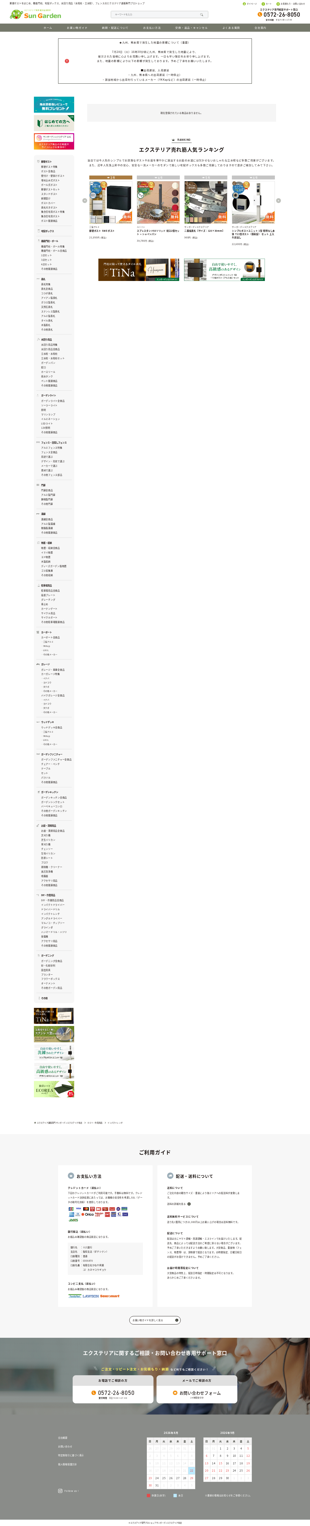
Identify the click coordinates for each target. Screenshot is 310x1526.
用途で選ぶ (47, 456)
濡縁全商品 (47, 519)
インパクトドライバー (52, 904)
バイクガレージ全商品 (52, 695)
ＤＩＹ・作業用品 (95, 1122)
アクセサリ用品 (49, 880)
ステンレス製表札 (50, 311)
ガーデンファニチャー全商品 (56, 759)
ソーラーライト (49, 405)
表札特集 (46, 284)
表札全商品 (47, 288)
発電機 (44, 936)
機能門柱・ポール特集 (52, 246)
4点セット (46, 264)
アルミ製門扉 (48, 494)
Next (278, 200)
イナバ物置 (47, 552)
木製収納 (46, 561)
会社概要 (63, 1437)
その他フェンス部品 (51, 474)
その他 (44, 998)
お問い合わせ (65, 1446)
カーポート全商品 (50, 637)
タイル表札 (47, 320)
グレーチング (48, 599)
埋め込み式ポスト (50, 180)
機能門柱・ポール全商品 (54, 250)
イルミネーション (50, 419)
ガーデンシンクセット (52, 802)
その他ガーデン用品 (51, 987)
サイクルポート (49, 617)
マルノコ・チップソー (52, 922)
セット (44, 773)
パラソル (46, 777)
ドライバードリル (50, 909)
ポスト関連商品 (49, 220)
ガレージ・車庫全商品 (52, 669)
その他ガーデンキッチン (54, 810)
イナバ (46, 678)
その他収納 (47, 575)
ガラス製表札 (48, 302)
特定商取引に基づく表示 (71, 1455)
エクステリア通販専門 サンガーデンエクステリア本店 (59, 1122)
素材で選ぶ (47, 470)
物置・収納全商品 (50, 548)
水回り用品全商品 (50, 349)
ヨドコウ (47, 682)
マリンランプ (48, 414)
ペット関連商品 (49, 380)
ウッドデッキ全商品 (51, 727)
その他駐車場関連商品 (52, 622)
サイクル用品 (48, 613)
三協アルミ (48, 641)
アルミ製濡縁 (48, 523)
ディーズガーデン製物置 (54, 566)
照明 (43, 409)
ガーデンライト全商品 (52, 400)
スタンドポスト (49, 193)
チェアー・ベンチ (50, 764)
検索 (201, 14)
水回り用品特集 (49, 344)
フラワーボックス (50, 978)
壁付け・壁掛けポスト (52, 175)
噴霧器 (44, 876)
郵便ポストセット (50, 189)
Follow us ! (71, 1490)
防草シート (47, 858)
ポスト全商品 (48, 171)
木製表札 (46, 325)
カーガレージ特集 (50, 674)
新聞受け (46, 198)
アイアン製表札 (49, 297)
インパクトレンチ (50, 913)
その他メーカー (50, 654)
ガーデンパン (48, 362)
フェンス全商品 (49, 452)
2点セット (46, 255)
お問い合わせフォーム (200, 1393)
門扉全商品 (47, 490)
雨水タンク (47, 376)
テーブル (46, 768)
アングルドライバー (51, 918)
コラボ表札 (47, 293)
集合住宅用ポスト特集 (52, 211)
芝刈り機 (46, 835)
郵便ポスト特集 (49, 166)
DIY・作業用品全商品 (52, 900)
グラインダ (47, 927)
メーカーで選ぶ (49, 465)
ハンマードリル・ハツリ (54, 932)
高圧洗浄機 (47, 871)
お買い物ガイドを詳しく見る (148, 1320)
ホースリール (48, 371)
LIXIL (45, 650)
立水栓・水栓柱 (49, 353)
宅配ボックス (47, 231)
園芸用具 (46, 970)
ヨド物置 (46, 557)
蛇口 (43, 367)
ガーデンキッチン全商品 (54, 797)
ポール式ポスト (49, 184)
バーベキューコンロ (51, 806)
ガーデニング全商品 (51, 961)
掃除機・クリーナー (51, 867)
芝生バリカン (48, 839)
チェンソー (47, 848)
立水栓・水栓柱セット (52, 358)
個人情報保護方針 (67, 1464)
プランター (47, 974)
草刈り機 (46, 844)
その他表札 (47, 329)
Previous (84, 200)
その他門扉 (47, 503)
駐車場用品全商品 (50, 590)
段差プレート (48, 595)
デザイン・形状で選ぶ (52, 461)
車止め (44, 604)
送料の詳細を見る (176, 1203)
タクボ (46, 687)
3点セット (46, 259)
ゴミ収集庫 (47, 570)
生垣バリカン (48, 853)
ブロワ (44, 862)
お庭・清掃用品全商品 (52, 830)
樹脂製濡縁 (47, 528)
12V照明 (45, 427)
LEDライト (47, 423)
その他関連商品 (49, 268)
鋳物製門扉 (47, 499)
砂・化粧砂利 (48, 965)
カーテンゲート (49, 608)
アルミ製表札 (48, 316)
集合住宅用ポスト (50, 216)
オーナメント (48, 983)
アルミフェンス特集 (51, 447)
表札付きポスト (49, 207)
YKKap (46, 646)
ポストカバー (48, 203)
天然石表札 (47, 306)
